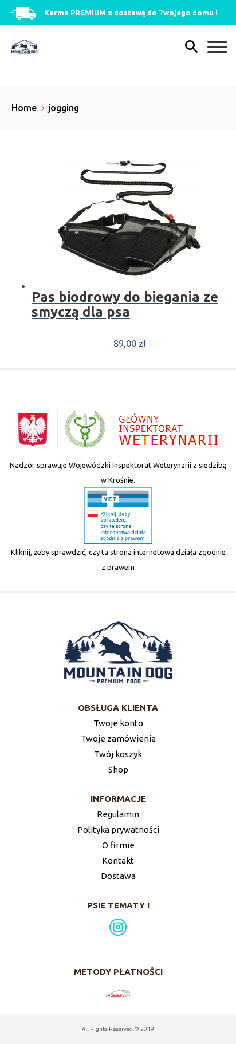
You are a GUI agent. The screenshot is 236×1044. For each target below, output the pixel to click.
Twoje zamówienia (118, 738)
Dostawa (118, 876)
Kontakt (118, 860)
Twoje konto (118, 723)
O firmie (118, 845)
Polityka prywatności (118, 829)
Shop (118, 769)
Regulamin (118, 814)
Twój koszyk (118, 754)
